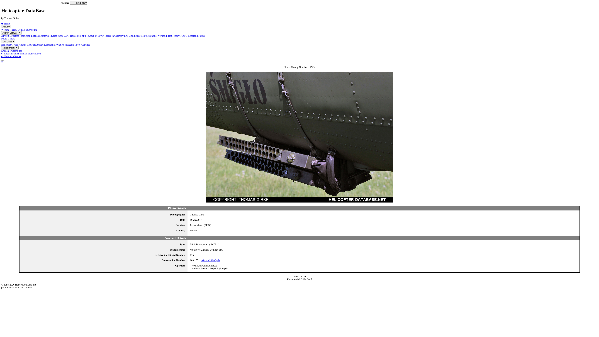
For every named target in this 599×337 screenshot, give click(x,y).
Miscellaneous (9, 48)
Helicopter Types (9, 44)
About (5, 27)
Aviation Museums (65, 44)
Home (7, 23)
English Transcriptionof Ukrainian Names (21, 55)
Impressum (31, 29)
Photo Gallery (8, 38)
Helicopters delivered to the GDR (52, 35)
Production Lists (28, 35)
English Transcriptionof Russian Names (11, 52)
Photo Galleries (82, 44)
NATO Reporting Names (192, 35)
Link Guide (7, 42)
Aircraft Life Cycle (210, 260)
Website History (9, 29)
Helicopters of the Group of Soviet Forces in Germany (97, 35)
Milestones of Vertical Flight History (162, 35)
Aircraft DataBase (10, 33)
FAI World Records (134, 35)
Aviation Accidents (45, 44)
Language (64, 3)
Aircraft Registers (27, 44)
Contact (21, 29)
